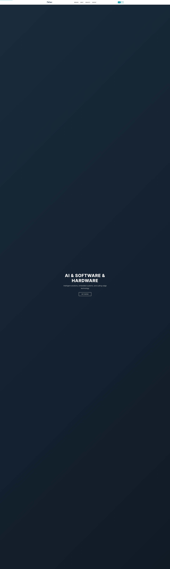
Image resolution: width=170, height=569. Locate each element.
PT (122, 2)
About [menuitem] (81, 2)
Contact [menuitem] (94, 2)
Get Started (85, 294)
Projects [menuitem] (87, 2)
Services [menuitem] (76, 2)
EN (119, 2)
